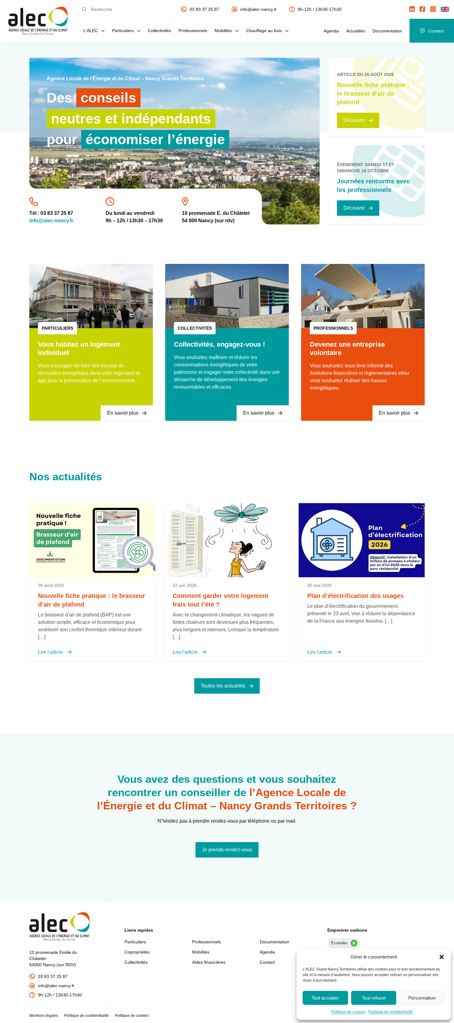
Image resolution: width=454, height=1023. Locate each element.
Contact (435, 30)
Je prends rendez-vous (227, 849)
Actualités (355, 30)
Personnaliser (422, 997)
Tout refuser (374, 997)
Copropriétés (137, 952)
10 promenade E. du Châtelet (216, 213)
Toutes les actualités (223, 685)
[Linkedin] (412, 9)
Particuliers (123, 30)
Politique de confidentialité (390, 1012)
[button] (442, 957)
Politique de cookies (348, 1012)
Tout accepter (325, 997)
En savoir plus (122, 412)
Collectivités (159, 30)
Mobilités (223, 30)
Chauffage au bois (264, 30)
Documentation (387, 30)
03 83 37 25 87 (204, 9)
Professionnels (193, 30)
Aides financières (208, 962)
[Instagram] (433, 9)
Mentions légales (43, 1015)
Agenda (331, 30)
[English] (445, 9)
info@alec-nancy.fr (258, 9)
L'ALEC (90, 30)
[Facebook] (422, 9)
